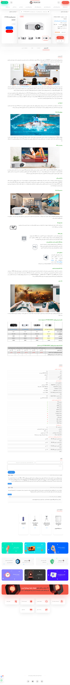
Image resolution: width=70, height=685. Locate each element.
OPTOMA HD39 (37, 329)
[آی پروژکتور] (35, 2)
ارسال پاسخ (9, 483)
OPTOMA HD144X (13, 329)
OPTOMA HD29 (25, 329)
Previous (50, 38)
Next (19, 38)
